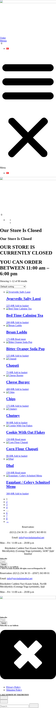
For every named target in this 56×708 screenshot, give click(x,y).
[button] (28, 111)
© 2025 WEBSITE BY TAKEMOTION (14, 695)
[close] (4, 698)
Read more (20, 339)
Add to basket (22, 305)
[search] (33, 705)
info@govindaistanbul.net (31, 537)
